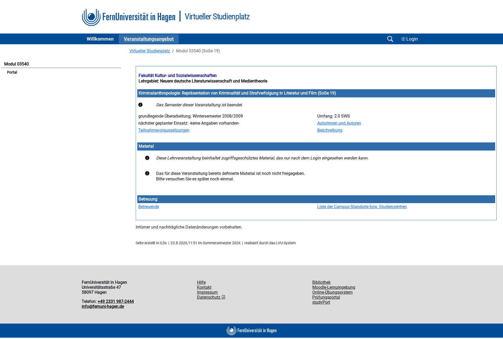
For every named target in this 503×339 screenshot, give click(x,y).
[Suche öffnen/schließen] (390, 39)
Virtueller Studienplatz (149, 50)
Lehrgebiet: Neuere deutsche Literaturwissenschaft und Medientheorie (203, 81)
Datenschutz (209, 297)
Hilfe (201, 282)
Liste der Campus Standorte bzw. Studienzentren (362, 206)
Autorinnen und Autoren (339, 123)
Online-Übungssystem (332, 292)
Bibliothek (321, 282)
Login (411, 39)
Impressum (207, 292)
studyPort (321, 302)
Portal (12, 72)
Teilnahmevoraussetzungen (163, 130)
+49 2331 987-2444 (116, 301)
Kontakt (204, 287)
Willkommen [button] (100, 39)
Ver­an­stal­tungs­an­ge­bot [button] (149, 39)
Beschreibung (329, 130)
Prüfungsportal (326, 297)
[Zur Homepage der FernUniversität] (128, 17)
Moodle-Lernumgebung (333, 287)
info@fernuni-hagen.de (103, 306)
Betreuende (148, 206)
